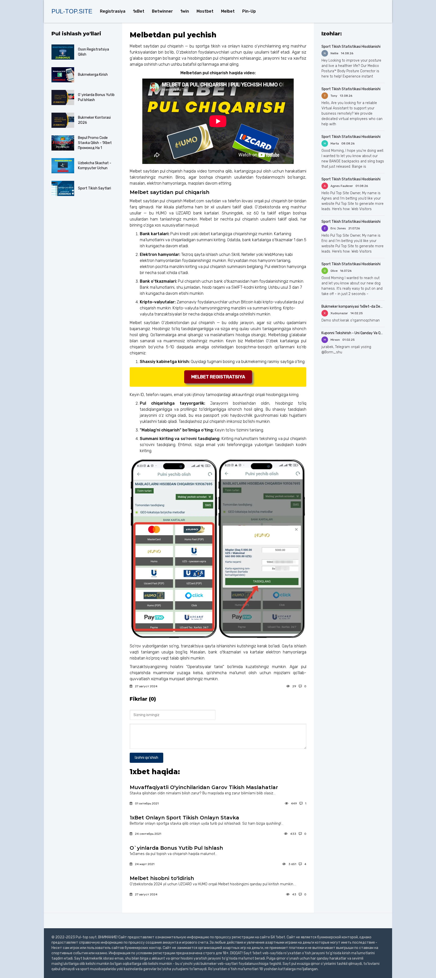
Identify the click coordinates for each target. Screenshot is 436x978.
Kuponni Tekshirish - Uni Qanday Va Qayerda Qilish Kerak (353, 333)
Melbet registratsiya (218, 377)
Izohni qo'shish (146, 757)
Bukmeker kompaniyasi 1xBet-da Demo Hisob (353, 306)
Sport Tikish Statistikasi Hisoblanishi (350, 46)
